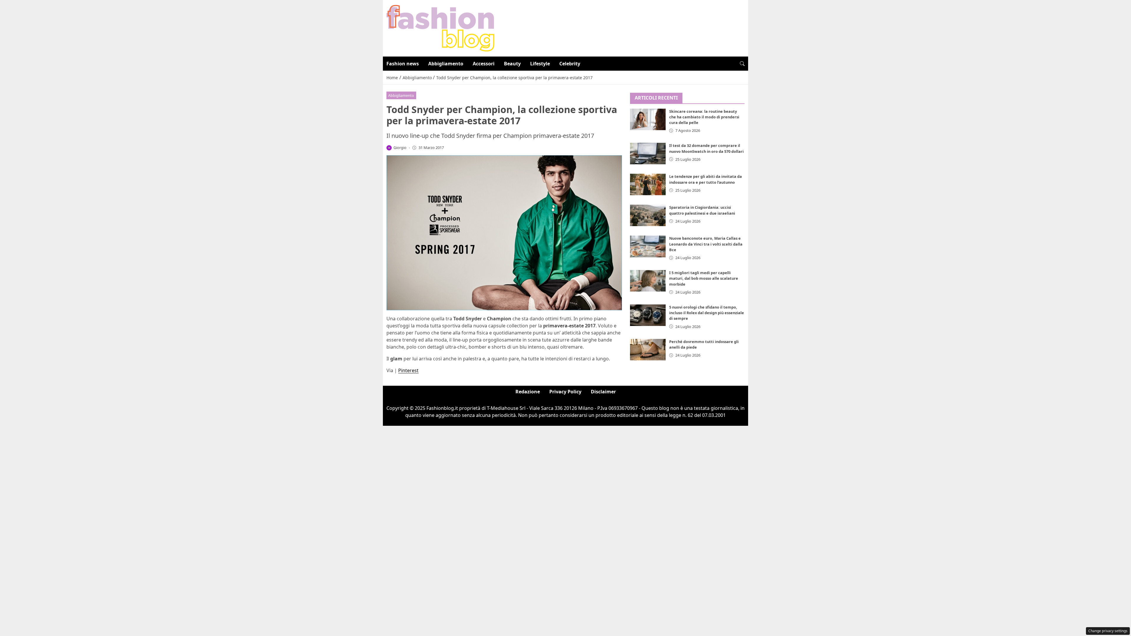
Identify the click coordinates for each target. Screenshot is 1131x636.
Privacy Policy (565, 391)
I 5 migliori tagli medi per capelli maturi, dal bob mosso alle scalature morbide (703, 278)
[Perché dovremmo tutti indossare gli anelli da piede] (648, 349)
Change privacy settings (1107, 630)
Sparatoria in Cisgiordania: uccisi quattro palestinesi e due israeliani (702, 210)
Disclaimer (603, 391)
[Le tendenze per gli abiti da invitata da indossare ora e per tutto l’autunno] (648, 184)
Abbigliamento (445, 63)
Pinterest (408, 370)
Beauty (512, 63)
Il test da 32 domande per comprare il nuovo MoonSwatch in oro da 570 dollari (706, 148)
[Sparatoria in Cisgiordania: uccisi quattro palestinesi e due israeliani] (648, 215)
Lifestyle (540, 63)
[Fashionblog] (440, 27)
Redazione (527, 391)
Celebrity (569, 63)
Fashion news (402, 63)
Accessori (484, 63)
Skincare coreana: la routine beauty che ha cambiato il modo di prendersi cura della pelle (704, 117)
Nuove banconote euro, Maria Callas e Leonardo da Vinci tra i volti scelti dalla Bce (706, 244)
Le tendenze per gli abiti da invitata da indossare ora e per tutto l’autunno (705, 179)
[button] (742, 63)
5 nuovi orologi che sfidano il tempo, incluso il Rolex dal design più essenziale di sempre (706, 312)
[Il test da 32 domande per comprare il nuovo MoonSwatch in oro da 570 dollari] (648, 153)
